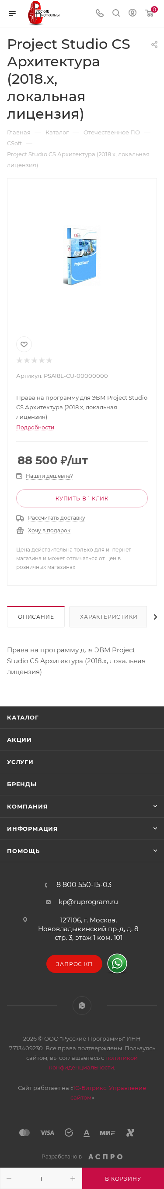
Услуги (20, 761)
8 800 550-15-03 (84, 884)
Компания (27, 806)
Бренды (22, 784)
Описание (36, 616)
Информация (32, 828)
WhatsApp (82, 1005)
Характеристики (108, 616)
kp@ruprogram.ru (88, 902)
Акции (19, 739)
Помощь (23, 850)
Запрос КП (74, 964)
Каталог (23, 717)
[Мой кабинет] (132, 14)
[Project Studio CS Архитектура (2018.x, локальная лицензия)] (82, 255)
